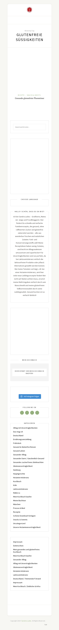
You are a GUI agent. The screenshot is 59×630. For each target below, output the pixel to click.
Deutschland (18, 435)
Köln (15, 485)
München (16, 504)
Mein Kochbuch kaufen (22, 496)
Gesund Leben (19, 451)
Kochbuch (17, 481)
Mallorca (16, 493)
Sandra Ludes (26, 621)
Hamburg (17, 470)
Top (45, 625)
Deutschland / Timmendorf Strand (27, 578)
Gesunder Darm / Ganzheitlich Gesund (28, 458)
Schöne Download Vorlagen (24, 516)
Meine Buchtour (19, 500)
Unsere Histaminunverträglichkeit (26, 527)
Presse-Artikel (19, 508)
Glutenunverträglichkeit (23, 466)
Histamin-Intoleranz (21, 477)
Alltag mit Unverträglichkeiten (25, 428)
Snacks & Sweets (34, 95)
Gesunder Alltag (19, 454)
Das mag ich (18, 431)
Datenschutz (18, 545)
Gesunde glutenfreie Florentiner (29, 98)
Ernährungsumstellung (22, 439)
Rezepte (21, 95)
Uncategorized (19, 523)
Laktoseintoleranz (20, 489)
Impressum (17, 542)
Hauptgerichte (19, 473)
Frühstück (17, 443)
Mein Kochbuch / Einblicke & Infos (26, 586)
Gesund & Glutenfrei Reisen (24, 447)
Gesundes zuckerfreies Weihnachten (28, 462)
